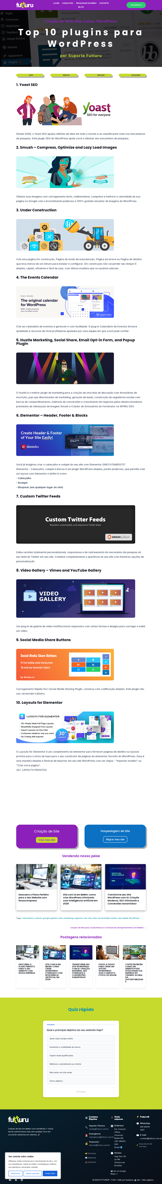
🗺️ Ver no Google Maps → (118, 1172)
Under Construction (38, 210)
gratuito (54, 918)
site (90, 918)
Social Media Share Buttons (45, 639)
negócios (78, 918)
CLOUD (31, 75)
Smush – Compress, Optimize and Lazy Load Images (68, 147)
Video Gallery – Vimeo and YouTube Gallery (60, 570)
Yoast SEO (28, 84)
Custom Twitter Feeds (40, 496)
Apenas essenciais (32, 1173)
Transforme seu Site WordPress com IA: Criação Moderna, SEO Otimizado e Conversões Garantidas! (123, 899)
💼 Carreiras (90, 1162)
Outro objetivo (56, 1081)
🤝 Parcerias (90, 1153)
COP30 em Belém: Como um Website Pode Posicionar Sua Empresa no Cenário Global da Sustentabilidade (134, 973)
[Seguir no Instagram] (22, 1180)
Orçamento (136, 5)
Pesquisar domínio (86, 3)
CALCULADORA (135, 75)
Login (56, 3)
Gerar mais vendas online (61, 1038)
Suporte (104, 3)
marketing (68, 918)
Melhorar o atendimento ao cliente (65, 1064)
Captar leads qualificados (61, 1055)
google (46, 918)
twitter (114, 918)
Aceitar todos (50, 1173)
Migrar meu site (115, 839)
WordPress (106, 21)
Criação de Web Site (63, 21)
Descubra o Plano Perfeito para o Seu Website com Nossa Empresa (34, 897)
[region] (33, 1165)
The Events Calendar (39, 277)
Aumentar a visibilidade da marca (65, 1047)
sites (95, 918)
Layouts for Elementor (42, 702)
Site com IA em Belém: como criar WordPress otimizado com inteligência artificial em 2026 (80, 899)
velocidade (123, 918)
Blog (81, 7)
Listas (89, 21)
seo (85, 918)
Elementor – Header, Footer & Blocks (54, 415)
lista (61, 918)
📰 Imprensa (90, 1158)
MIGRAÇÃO (66, 75)
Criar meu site (46, 839)
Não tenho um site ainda (61, 1072)
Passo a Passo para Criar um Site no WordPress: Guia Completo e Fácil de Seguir (107, 970)
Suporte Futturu (85, 55)
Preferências (15, 1173)
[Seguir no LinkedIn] (16, 1180)
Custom (38, 918)
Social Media (104, 918)
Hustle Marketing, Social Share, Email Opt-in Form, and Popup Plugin (75, 342)
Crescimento (28, 918)
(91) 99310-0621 (145, 1128)
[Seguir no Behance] (10, 1180)
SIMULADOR (100, 75)
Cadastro (67, 3)
